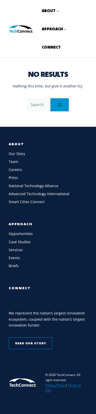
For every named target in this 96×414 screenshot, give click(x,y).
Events (14, 257)
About (16, 144)
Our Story (17, 153)
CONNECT (20, 288)
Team (13, 161)
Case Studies (20, 241)
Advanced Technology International (39, 193)
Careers (15, 169)
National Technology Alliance (33, 185)
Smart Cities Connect (27, 201)
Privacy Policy (55, 385)
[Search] (59, 104)
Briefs (14, 265)
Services (16, 249)
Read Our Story (30, 343)
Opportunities (21, 233)
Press (13, 177)
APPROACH (21, 224)
